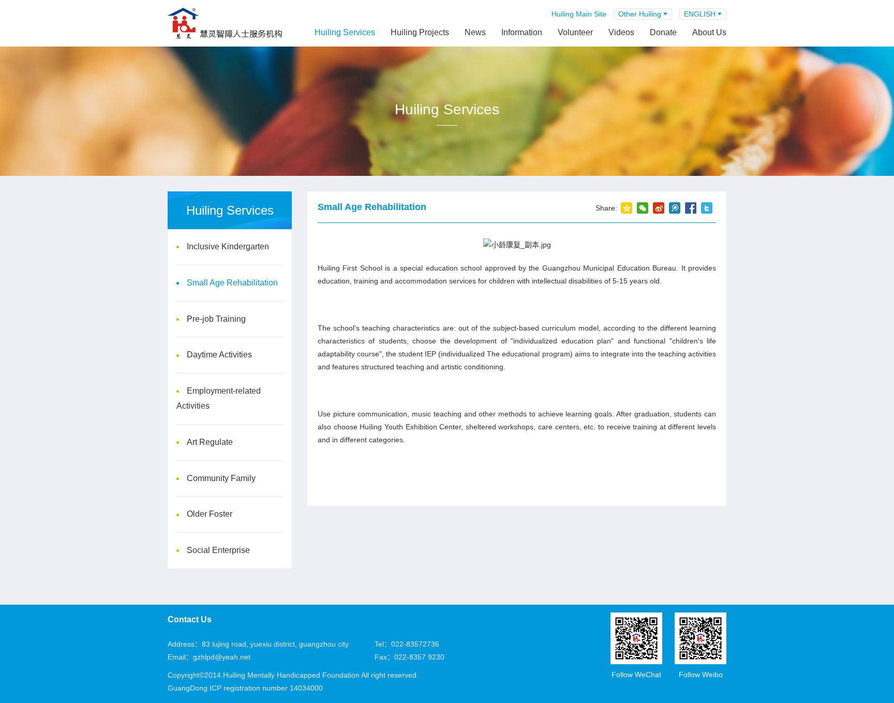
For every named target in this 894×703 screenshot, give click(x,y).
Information (521, 32)
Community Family (221, 478)
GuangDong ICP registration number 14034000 (245, 688)
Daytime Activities (219, 354)
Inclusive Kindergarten (228, 246)
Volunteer (575, 32)
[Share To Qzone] (626, 208)
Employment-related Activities (218, 398)
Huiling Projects (420, 32)
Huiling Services (345, 32)
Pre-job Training (216, 319)
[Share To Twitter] (706, 208)
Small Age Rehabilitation (232, 282)
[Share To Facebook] (690, 208)
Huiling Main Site (579, 14)
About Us (709, 32)
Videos (621, 32)
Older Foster (209, 514)
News (475, 32)
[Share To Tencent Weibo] (674, 208)
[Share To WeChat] (642, 208)
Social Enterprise (218, 550)
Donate (663, 32)
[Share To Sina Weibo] (658, 208)
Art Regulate (210, 442)
